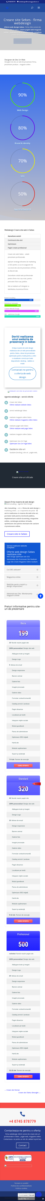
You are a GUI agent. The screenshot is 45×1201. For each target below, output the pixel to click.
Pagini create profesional (17, 248)
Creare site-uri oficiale (22, 477)
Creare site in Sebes (17, 533)
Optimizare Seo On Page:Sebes (21, 444)
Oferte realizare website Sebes (20, 405)
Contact (23, 1145)
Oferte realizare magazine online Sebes (23, 420)
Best (37, 784)
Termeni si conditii (21, 1183)
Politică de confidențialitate (21, 1186)
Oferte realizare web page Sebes (21, 428)
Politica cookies (21, 1188)
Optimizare (12, 244)
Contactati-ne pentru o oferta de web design (22, 373)
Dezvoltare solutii (14, 236)
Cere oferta (21, 41)
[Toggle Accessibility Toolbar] (40, 596)
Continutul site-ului (15, 240)
